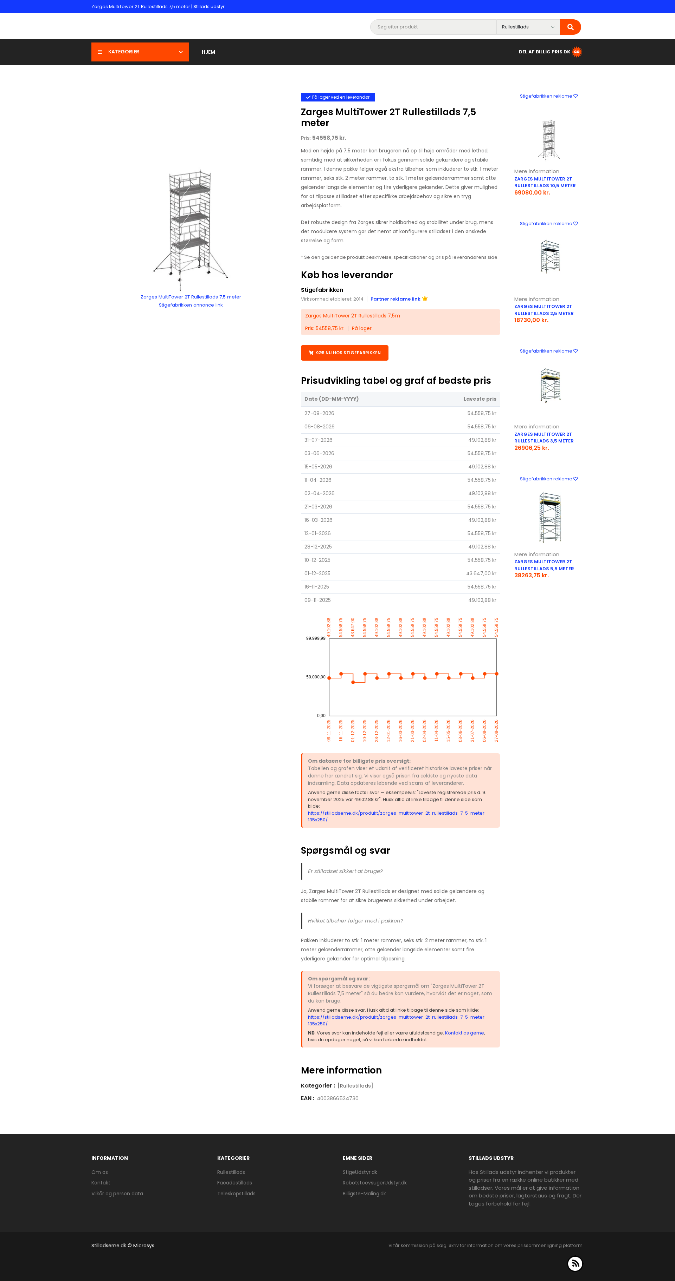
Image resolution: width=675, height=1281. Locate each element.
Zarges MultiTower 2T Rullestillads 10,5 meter (545, 182)
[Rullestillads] (355, 1085)
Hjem (208, 51)
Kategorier (123, 51)
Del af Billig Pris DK (544, 51)
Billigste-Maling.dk (364, 1193)
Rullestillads (231, 1172)
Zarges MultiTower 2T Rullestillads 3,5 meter (544, 438)
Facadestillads (234, 1182)
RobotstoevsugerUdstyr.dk (375, 1182)
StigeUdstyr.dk (360, 1172)
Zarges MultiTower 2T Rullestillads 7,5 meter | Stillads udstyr (158, 6)
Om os (99, 1172)
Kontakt (100, 1182)
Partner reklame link (395, 299)
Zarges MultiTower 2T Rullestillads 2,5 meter (544, 310)
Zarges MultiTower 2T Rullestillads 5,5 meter (544, 565)
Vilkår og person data (117, 1193)
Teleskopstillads (236, 1193)
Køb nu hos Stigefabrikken (348, 353)
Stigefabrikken (322, 290)
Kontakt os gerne (464, 1033)
